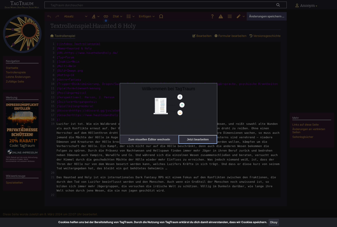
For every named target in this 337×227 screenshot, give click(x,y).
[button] (149, 139)
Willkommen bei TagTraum (168, 88)
